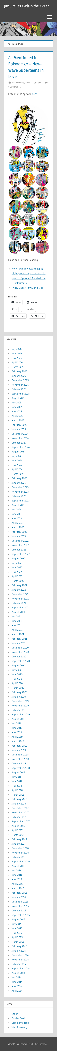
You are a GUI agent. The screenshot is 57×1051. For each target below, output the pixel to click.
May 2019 (17, 732)
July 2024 (17, 456)
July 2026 (17, 349)
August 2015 (18, 919)
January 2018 (19, 803)
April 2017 (17, 830)
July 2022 (16, 562)
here (34, 93)
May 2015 (17, 932)
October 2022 (19, 549)
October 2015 (19, 910)
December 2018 (20, 754)
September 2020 (21, 661)
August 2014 (18, 972)
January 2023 (19, 536)
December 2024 (20, 433)
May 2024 (17, 464)
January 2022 (19, 589)
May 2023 (17, 518)
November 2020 (20, 652)
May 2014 (17, 986)
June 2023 (17, 513)
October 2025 (19, 389)
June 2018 (17, 781)
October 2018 (19, 763)
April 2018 (17, 790)
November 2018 (20, 759)
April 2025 (17, 415)
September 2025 (21, 393)
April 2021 (17, 629)
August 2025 (18, 398)
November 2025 (20, 384)
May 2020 (17, 678)
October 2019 (19, 710)
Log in (15, 1013)
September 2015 (21, 915)
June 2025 (17, 407)
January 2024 (19, 482)
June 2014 (17, 981)
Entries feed (18, 1018)
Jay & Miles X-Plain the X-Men (27, 6)
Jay (39, 82)
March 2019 (18, 741)
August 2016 (18, 866)
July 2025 (17, 402)
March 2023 (18, 527)
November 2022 (20, 545)
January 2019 (19, 750)
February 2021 (19, 638)
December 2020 (20, 647)
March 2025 (18, 420)
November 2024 (20, 438)
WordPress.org (19, 1027)
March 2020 (18, 687)
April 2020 (17, 683)
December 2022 (20, 540)
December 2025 (20, 380)
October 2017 (19, 816)
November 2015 (20, 906)
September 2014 (21, 968)
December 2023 (20, 487)
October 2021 (19, 603)
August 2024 (18, 451)
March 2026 (18, 366)
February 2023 (19, 531)
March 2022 (18, 580)
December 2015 (20, 901)
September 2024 (21, 447)
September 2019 (21, 714)
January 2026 (19, 375)
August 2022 (18, 558)
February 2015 (19, 946)
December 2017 (20, 808)
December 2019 (20, 701)
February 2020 (19, 692)
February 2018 (19, 799)
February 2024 (19, 478)
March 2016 (18, 888)
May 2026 (17, 358)
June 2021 (17, 620)
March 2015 (18, 941)
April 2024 (17, 469)
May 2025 (17, 411)
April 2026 (17, 362)
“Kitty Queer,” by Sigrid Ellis (27, 287)
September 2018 (21, 767)
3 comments (14, 86)
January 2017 (19, 843)
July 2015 (17, 923)
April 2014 (17, 990)
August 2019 (18, 718)
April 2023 (17, 522)
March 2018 (18, 794)
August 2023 (18, 505)
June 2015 (17, 928)
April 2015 (17, 937)
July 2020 (17, 669)
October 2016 (19, 857)
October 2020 (19, 656)
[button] (28, 125)
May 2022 (17, 571)
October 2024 (19, 442)
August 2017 (18, 825)
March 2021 (18, 634)
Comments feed (20, 1022)
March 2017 (18, 834)
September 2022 (21, 554)
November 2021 (20, 598)
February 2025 (19, 424)
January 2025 (19, 429)
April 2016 (17, 883)
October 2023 (19, 496)
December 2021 (20, 594)
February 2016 (19, 892)
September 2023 (21, 500)
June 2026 (17, 353)
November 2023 (20, 491)
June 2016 (17, 874)
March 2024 (18, 473)
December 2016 (20, 848)
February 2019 (19, 745)
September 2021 (21, 607)
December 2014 (20, 955)
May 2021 (17, 625)
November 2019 (20, 705)
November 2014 (20, 959)
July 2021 (16, 616)
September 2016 (21, 861)
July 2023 (16, 509)
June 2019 (17, 727)
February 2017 (19, 839)
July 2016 (17, 870)
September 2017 (21, 821)
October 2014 (19, 964)
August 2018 (18, 772)
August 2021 (18, 612)
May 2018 (17, 785)
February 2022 (19, 585)
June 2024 (17, 460)
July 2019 (17, 723)
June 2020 (17, 674)
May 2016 (17, 879)
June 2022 (17, 567)
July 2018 (17, 776)
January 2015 (19, 950)
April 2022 (17, 576)
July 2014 (17, 977)
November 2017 (20, 812)
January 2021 (19, 643)
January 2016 (19, 897)
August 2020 (18, 665)
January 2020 (19, 696)
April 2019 (17, 736)
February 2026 (19, 371)
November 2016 (20, 852)
